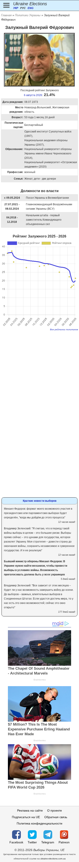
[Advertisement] (39, 371)
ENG (30, 8)
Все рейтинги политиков (64, 329)
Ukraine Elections (30, 4)
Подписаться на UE (26, 817)
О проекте (54, 810)
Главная (6, 15)
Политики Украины (28, 15)
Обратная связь (55, 817)
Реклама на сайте (30, 810)
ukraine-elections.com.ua (53, 858)
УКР (15, 8)
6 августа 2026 (33, 95)
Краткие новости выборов (39, 500)
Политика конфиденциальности (39, 823)
